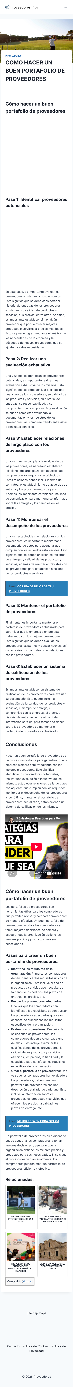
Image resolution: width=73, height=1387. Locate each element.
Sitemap (32, 1313)
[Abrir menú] (66, 6)
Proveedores (13, 56)
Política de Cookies (36, 1346)
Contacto (13, 1346)
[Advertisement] (36, 153)
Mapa (42, 1313)
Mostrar (27, 1281)
